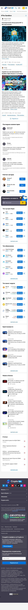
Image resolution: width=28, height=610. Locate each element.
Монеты (3, 489)
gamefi (4, 115)
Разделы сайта (5, 500)
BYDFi (7, 229)
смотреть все (14, 241)
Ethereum (8, 292)
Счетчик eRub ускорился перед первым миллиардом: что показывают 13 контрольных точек (16, 424)
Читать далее (5, 58)
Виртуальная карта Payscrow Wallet (12, 458)
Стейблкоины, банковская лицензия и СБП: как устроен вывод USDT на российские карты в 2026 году (15, 392)
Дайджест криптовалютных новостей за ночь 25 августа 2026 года (16, 333)
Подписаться (14, 563)
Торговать (19, 212)
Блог (22, 179)
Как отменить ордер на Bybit (10, 463)
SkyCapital (8, 261)
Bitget (7, 235)
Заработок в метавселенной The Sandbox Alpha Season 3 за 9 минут (12, 72)
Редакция (15, 526)
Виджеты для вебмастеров (7, 528)
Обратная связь (8, 526)
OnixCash (8, 266)
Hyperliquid (8, 298)
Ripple (7, 316)
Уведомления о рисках (19, 528)
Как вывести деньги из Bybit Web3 (11, 440)
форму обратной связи (20, 509)
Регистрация (7, 546)
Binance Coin (9, 303)
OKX (7, 212)
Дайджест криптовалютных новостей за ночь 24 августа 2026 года (16, 342)
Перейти (20, 250)
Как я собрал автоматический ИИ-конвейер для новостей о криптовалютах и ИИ (15, 413)
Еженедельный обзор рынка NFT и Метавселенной (12, 23)
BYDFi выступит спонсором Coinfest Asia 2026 (15, 356)
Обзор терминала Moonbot (9, 446)
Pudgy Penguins (8, 310)
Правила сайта (4, 533)
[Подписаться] (23, 202)
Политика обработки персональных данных (10, 531)
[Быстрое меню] (23, 8)
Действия (19, 287)
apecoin (4, 64)
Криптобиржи (5, 493)
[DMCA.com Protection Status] (14, 594)
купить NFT (19, 64)
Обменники (4, 496)
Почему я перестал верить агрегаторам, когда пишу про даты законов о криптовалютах (16, 402)
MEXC (7, 223)
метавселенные (12, 115)
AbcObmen (8, 255)
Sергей (9, 158)
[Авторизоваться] (26, 8)
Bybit (7, 217)
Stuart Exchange (10, 249)
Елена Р (9, 178)
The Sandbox (11, 64)
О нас (2, 526)
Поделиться (26, 15)
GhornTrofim (10, 190)
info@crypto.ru (15, 510)
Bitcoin (7, 286)
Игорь (5, 67)
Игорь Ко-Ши (7, 18)
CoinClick (8, 272)
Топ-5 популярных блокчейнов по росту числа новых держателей (16, 349)
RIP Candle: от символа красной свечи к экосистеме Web (16, 381)
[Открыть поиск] (16, 8)
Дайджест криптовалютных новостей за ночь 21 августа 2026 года (16, 365)
